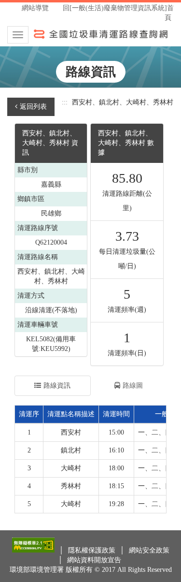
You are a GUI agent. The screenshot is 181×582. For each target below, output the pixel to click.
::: (65, 102)
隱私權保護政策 (92, 550)
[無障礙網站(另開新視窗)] (34, 550)
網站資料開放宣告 (94, 560)
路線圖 (133, 385)
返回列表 (33, 106)
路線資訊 (56, 385)
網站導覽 (35, 8)
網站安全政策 (149, 550)
